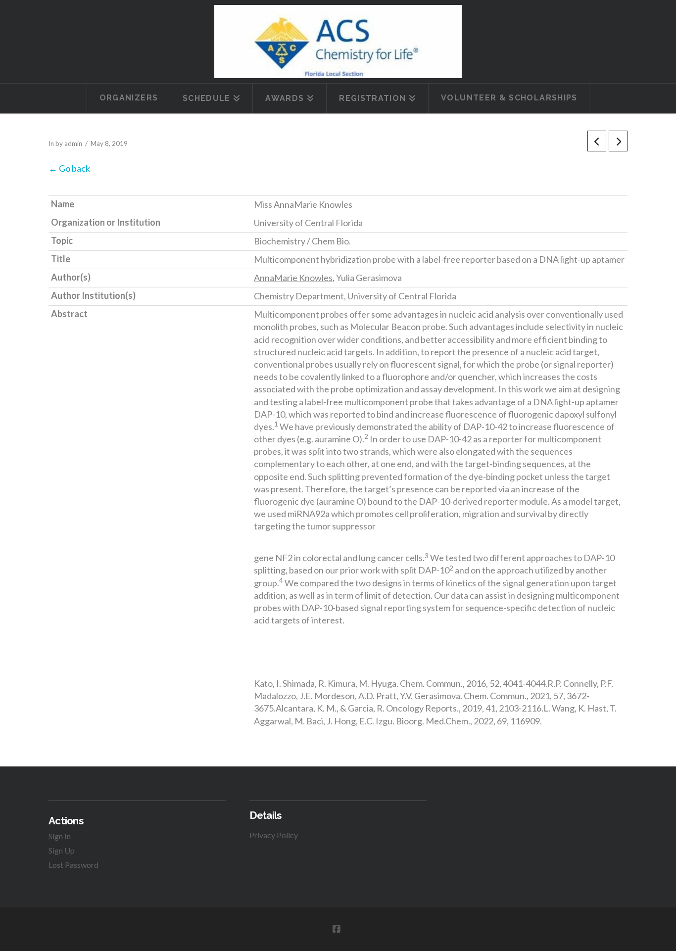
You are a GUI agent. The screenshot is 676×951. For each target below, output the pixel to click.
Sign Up (61, 850)
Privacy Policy (273, 835)
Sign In (59, 836)
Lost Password (73, 864)
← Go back (69, 168)
